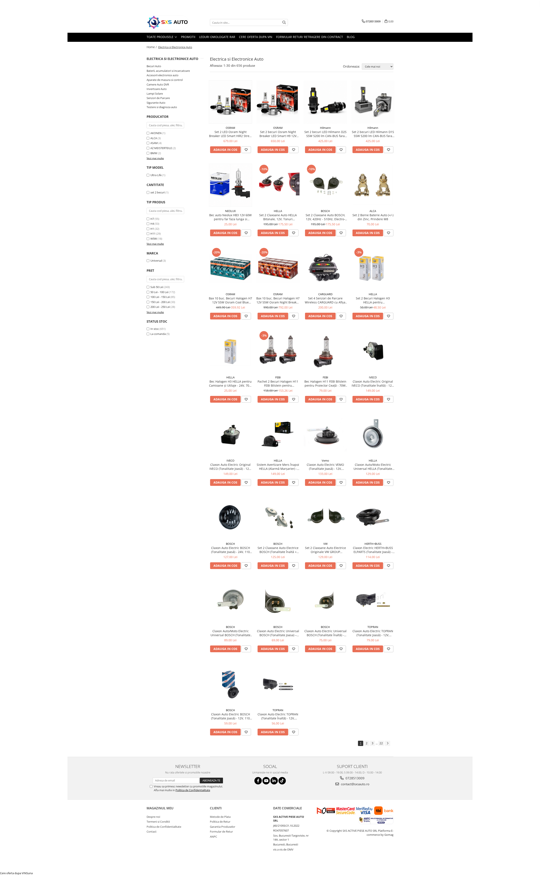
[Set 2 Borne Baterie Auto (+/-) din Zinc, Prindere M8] (372, 185)
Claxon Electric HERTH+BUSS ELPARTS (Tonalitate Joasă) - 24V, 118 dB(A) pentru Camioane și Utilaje (373, 550)
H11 (152, 233)
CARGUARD (325, 294)
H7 (152, 219)
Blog (351, 37)
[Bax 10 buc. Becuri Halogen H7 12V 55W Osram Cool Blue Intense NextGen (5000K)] (230, 268)
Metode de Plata (220, 817)
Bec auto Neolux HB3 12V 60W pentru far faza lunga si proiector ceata (230, 217)
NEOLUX (230, 211)
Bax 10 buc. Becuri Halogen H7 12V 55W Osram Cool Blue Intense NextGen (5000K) (230, 300)
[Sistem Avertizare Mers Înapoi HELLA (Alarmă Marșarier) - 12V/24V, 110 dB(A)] (278, 435)
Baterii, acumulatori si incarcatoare (168, 71)
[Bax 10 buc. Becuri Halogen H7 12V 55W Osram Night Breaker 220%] (278, 268)
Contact (152, 831)
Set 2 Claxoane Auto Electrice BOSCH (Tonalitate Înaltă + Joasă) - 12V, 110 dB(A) (278, 550)
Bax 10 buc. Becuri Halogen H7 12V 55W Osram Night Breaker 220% (278, 300)
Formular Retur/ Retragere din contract (309, 37)
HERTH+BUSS (372, 544)
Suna (29, 873)
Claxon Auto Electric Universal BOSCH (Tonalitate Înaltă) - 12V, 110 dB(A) (325, 633)
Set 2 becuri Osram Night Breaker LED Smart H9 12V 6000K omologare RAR (277, 134)
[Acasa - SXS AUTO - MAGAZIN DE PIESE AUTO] (168, 22)
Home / (152, 47)
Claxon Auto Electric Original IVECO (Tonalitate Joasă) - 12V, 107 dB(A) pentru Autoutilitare (230, 467)
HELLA (278, 211)
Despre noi (153, 817)
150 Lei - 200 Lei (160, 302)
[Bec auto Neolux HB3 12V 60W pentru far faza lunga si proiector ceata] (230, 185)
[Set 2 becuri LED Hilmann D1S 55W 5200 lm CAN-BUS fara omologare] (372, 102)
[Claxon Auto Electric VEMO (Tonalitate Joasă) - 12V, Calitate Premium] (325, 435)
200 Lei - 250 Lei (160, 307)
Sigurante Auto (156, 103)
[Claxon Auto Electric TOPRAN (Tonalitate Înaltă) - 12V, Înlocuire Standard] (278, 684)
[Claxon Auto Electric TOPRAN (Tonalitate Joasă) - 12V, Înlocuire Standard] (372, 601)
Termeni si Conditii (158, 821)
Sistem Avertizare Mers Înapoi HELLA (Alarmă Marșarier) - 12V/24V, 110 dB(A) (278, 467)
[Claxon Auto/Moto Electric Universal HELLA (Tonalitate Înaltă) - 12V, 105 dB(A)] (372, 435)
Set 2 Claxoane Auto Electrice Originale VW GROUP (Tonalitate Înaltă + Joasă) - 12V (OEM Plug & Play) (325, 550)
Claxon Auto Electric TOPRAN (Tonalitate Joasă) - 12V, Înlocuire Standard (372, 633)
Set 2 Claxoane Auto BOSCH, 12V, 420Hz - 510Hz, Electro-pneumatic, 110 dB (325, 217)
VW (325, 544)
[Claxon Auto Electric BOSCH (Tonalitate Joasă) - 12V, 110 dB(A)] (230, 684)
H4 (152, 224)
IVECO (373, 377)
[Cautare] (284, 22)
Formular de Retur (221, 831)
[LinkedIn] (274, 780)
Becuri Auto (154, 66)
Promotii (188, 37)
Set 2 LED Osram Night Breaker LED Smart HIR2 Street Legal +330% (230, 134)
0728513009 (354, 778)
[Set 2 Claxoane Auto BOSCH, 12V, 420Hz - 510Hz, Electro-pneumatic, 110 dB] (325, 185)
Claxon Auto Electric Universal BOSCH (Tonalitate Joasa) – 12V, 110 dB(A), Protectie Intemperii (278, 633)
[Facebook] (258, 780)
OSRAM (230, 128)
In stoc (154, 329)
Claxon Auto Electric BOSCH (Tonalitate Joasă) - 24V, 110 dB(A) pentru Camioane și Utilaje (230, 550)
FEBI (278, 377)
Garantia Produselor (222, 827)
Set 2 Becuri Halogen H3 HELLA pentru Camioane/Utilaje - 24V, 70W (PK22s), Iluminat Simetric (373, 300)
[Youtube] (266, 780)
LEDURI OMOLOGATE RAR (217, 37)
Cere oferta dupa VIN (255, 37)
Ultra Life (156, 175)
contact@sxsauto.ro (354, 784)
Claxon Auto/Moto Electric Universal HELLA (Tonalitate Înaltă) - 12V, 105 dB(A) (373, 467)
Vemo (325, 460)
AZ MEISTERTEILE (161, 148)
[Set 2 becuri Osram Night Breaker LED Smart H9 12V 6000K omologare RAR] (278, 102)
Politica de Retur (220, 821)
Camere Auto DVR (158, 84)
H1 (152, 229)
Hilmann (325, 128)
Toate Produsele (160, 37)
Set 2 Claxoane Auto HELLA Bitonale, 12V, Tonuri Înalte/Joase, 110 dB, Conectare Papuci (278, 217)
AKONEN (156, 133)
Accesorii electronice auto (162, 75)
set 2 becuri (157, 192)
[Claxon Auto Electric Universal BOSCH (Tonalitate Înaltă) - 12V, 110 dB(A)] (325, 601)
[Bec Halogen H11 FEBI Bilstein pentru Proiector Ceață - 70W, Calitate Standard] (325, 351)
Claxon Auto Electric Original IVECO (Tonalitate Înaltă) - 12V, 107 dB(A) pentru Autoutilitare (373, 383)
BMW (153, 153)
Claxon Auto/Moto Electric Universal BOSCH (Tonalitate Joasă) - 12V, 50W (230, 633)
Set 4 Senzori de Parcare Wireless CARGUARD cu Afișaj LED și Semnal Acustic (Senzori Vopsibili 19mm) (325, 300)
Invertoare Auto (157, 89)
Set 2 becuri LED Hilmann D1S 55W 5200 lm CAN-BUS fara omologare (373, 134)
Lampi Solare (155, 93)
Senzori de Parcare (158, 98)
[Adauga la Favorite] (246, 149)
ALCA (153, 138)
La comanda (158, 334)
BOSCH (325, 211)
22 (381, 743)
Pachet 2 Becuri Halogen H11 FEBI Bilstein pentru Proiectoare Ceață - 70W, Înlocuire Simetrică (278, 383)
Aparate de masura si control (165, 80)
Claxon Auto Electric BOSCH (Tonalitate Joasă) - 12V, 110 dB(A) (230, 716)
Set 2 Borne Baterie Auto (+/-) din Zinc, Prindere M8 (372, 217)
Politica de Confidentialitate (193, 790)
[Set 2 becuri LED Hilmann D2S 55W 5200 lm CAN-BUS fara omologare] (325, 102)
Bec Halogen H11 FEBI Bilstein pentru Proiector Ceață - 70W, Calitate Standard (325, 383)
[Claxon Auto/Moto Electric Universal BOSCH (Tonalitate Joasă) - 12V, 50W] (230, 601)
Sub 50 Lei (156, 287)
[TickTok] (282, 780)
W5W (153, 238)
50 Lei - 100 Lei (159, 292)
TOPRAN (372, 627)
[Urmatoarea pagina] (387, 743)
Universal (156, 260)
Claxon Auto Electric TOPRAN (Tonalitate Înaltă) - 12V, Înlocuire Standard (278, 716)
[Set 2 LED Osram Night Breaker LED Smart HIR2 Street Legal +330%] (230, 102)
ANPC (213, 836)
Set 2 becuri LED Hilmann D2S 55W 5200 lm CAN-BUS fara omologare (325, 134)
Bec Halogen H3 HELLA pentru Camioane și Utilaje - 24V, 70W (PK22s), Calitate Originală (230, 383)
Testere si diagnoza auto (162, 107)
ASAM (154, 143)
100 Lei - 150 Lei (160, 297)
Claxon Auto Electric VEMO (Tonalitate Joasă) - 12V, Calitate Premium (325, 467)
